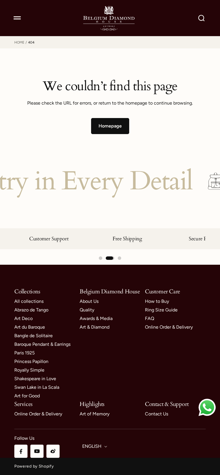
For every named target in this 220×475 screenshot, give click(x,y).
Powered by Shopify (34, 466)
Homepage (110, 126)
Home (19, 42)
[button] (17, 18)
